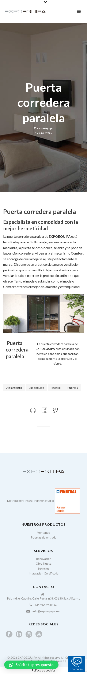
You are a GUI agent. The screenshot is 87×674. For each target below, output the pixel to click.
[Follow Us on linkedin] (19, 634)
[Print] (32, 410)
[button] (31, 665)
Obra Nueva (44, 563)
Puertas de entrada (43, 537)
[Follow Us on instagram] (29, 634)
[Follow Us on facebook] (9, 634)
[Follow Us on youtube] (38, 634)
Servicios (43, 568)
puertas (72, 387)
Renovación (43, 558)
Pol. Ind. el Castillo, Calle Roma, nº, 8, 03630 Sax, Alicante (43, 598)
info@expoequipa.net (47, 611)
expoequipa (46, 128)
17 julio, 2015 (43, 133)
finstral (56, 387)
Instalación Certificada (43, 573)
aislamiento (14, 387)
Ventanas (43, 532)
